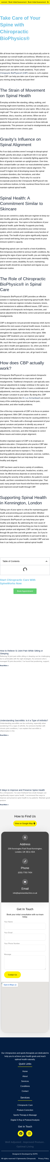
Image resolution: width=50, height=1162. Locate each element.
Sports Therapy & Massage (25, 1115)
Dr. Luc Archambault (31, 398)
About (25, 1076)
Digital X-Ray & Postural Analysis (25, 1120)
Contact (25, 1091)
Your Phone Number (12, 943)
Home (25, 1071)
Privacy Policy (43, 1158)
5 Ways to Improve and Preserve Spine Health (22, 790)
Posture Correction (25, 1110)
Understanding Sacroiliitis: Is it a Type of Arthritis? (24, 720)
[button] (47, 8)
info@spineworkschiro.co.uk (25, 893)
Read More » (4, 665)
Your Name (8, 922)
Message (7, 954)
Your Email (8, 933)
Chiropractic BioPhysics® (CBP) (14, 73)
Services (25, 1081)
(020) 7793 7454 (25, 872)
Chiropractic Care (25, 1105)
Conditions (25, 1086)
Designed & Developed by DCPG (25, 1154)
